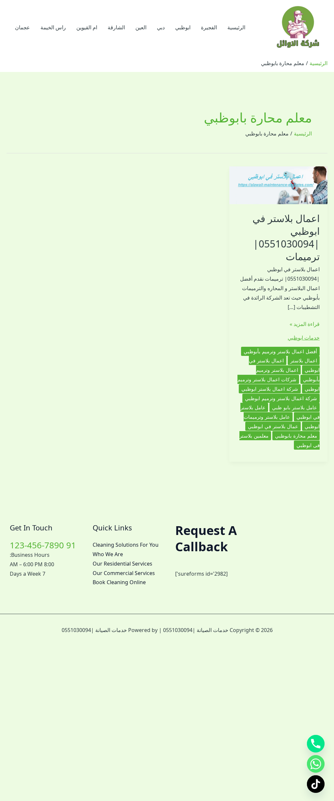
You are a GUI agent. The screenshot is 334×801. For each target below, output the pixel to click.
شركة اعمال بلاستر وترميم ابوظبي (281, 398)
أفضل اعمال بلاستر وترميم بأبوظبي (280, 351)
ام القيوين (86, 27)
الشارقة (116, 27)
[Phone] (316, 743)
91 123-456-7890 (43, 545)
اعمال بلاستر (303, 360)
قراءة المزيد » (305, 324)
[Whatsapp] (316, 764)
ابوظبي (182, 27)
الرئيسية (236, 27)
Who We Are (108, 554)
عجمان (22, 27)
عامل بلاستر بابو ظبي (294, 407)
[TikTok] (316, 784)
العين (140, 27)
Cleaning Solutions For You (126, 544)
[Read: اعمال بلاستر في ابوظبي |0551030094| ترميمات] (278, 184)
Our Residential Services (122, 563)
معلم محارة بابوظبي (296, 435)
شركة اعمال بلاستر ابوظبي (269, 389)
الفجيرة (209, 27)
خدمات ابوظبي (304, 337)
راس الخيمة (53, 27)
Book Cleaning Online (119, 582)
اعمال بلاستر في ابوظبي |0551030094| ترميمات (286, 237)
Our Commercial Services (124, 573)
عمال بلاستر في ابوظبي (273, 426)
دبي (161, 27)
